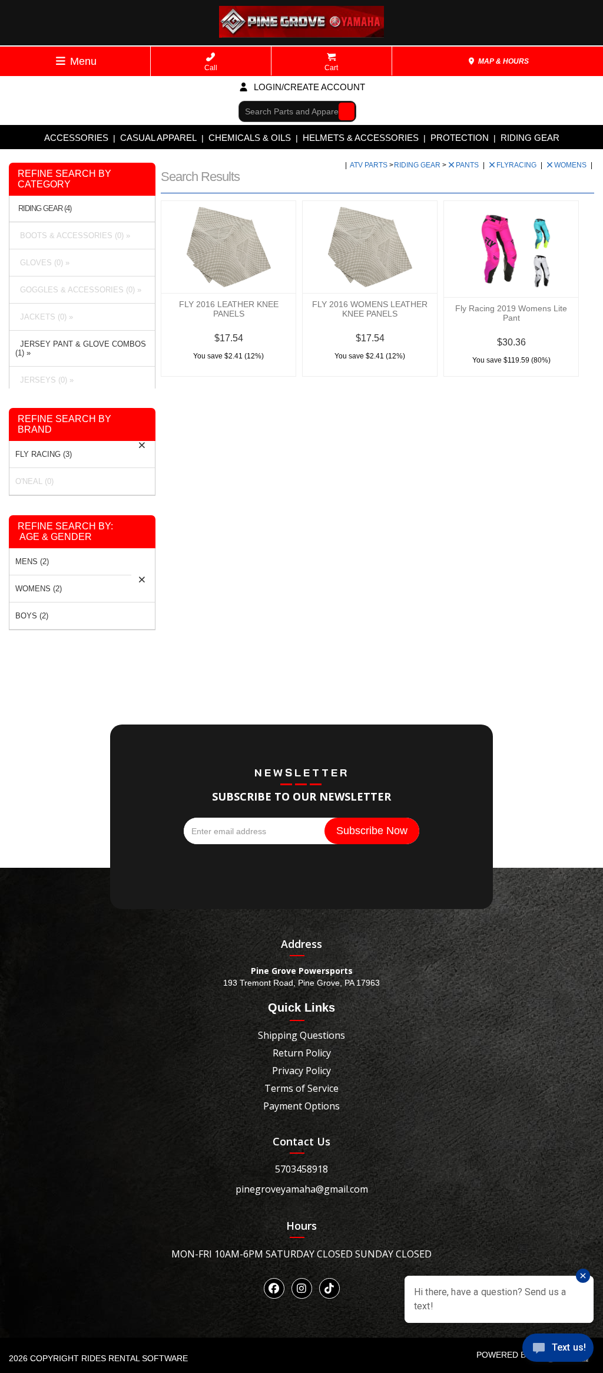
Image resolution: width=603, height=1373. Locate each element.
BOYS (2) (31, 615)
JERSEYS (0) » (44, 380)
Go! (343, 111)
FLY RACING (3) (43, 454)
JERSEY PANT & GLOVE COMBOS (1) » (80, 348)
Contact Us (301, 1141)
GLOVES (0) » (42, 262)
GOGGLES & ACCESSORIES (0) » (78, 289)
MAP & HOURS (502, 61)
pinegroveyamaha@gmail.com (302, 1189)
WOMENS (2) (38, 588)
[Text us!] (558, 1349)
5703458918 (301, 1169)
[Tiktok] (329, 1288)
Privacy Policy (301, 1070)
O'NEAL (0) (34, 481)
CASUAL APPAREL (158, 138)
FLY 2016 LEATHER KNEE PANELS (229, 308)
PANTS (468, 165)
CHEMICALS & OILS (249, 138)
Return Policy (302, 1053)
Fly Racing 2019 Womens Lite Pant (511, 313)
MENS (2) (32, 561)
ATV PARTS (369, 165)
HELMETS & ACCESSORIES (361, 138)
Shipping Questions (301, 1035)
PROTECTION (459, 138)
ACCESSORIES (76, 138)
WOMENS (571, 165)
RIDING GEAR (530, 138)
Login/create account (308, 87)
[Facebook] (274, 1288)
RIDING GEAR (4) (44, 209)
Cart (331, 68)
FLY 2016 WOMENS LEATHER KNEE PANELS (370, 308)
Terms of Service (301, 1088)
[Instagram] (301, 1288)
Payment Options (301, 1106)
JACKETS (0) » (44, 316)
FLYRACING (517, 165)
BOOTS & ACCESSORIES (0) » (72, 235)
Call (210, 68)
